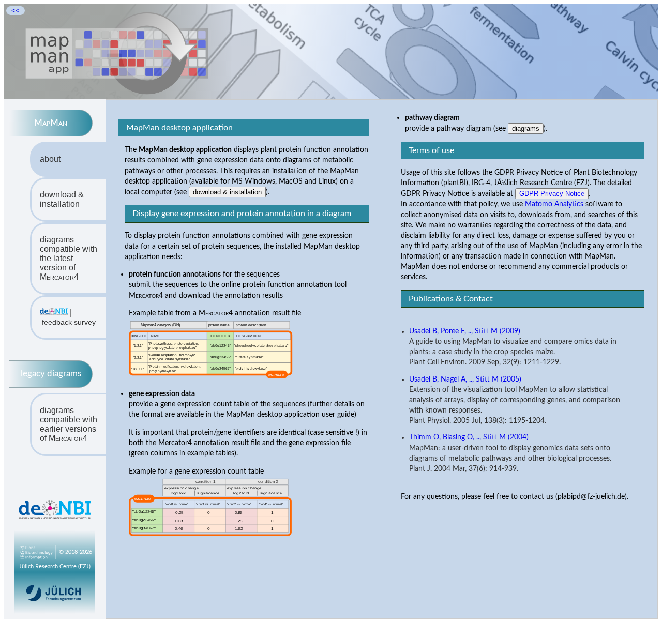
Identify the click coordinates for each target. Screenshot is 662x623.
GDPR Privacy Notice (551, 193)
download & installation (62, 199)
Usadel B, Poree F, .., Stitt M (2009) (464, 331)
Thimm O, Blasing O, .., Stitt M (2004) (469, 437)
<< (15, 10)
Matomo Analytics (554, 204)
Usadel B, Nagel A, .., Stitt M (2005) (465, 379)
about (50, 159)
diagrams (525, 128)
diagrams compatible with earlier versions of (68, 424)
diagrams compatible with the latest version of (68, 258)
